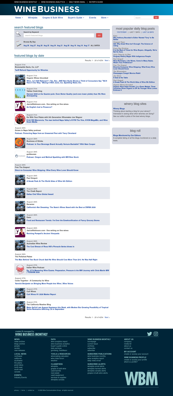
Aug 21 (60, 45)
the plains (18, 362)
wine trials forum (57, 358)
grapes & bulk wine (58, 368)
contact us (128, 348)
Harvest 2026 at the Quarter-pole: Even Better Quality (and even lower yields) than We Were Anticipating (66, 95)
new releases (19, 350)
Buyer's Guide (75, 17)
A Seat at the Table (120, 77)
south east (18, 369)
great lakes (18, 365)
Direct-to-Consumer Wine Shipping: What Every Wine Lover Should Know (46, 170)
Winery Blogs (119, 108)
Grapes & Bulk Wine (52, 17)
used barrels (56, 370)
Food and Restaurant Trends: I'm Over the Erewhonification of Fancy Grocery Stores (63, 220)
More (104, 17)
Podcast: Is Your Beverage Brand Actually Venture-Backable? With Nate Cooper (61, 144)
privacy (16, 390)
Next (106, 60)
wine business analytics (60, 343)
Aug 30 (26, 45)
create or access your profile (135, 359)
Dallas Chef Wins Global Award (40, 194)
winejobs (54, 366)
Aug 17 (86, 45)
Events (92, 17)
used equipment (57, 375)
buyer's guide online (59, 346)
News (18, 17)
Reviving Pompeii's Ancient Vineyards (43, 233)
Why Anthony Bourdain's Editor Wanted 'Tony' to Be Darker (133, 38)
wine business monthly (97, 356)
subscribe (91, 348)
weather (54, 360)
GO (156, 17)
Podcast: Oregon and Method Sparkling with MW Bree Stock (53, 157)
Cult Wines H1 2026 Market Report (41, 294)
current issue (93, 343)
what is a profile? (131, 361)
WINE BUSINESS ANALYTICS (53, 2)
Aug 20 (66, 45)
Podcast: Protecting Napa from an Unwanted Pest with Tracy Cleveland (45, 133)
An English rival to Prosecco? (39, 107)
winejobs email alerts (96, 366)
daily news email (94, 360)
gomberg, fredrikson (59, 350)
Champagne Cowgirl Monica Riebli (126, 73)
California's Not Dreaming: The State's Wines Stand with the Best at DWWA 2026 (61, 207)
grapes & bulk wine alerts (98, 373)
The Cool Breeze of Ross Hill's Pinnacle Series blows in (50, 246)
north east (18, 367)
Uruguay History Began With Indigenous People (132, 56)
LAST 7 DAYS (135, 32)
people (17, 346)
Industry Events (20, 377)
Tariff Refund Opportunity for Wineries (31, 70)
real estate (55, 373)
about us (127, 346)
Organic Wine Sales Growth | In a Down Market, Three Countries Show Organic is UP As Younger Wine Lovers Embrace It (135, 88)
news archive (19, 341)
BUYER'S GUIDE (96, 2)
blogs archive (19, 343)
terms (23, 390)
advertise (91, 350)
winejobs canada (57, 379)
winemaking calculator (60, 356)
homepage (92, 341)
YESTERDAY (122, 32)
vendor (17, 348)
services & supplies (58, 377)
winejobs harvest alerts (97, 368)
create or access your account (136, 354)
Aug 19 (73, 45)
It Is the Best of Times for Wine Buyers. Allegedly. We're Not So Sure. (135, 51)
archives (91, 346)
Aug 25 (46, 45)
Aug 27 (33, 45)
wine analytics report (59, 341)
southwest (18, 360)
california (18, 358)
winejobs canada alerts (97, 370)
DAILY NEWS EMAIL (77, 2)
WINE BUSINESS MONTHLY (25, 2)
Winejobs (32, 17)
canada (17, 371)
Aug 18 (80, 45)
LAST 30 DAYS (148, 32)
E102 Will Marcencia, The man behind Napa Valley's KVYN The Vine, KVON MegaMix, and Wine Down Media (67, 121)
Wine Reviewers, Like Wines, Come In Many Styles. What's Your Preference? (133, 61)
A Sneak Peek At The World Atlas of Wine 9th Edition (49, 181)
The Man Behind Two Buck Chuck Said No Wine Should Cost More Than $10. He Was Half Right (56, 259)
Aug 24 (53, 45)
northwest (18, 356)
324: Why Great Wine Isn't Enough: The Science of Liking (133, 45)
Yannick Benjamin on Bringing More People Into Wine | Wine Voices (44, 283)
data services (56, 348)
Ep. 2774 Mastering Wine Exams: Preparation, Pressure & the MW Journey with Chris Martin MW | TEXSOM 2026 (68, 271)
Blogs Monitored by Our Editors (127, 135)
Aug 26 (39, 45)
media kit (127, 343)
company (127, 341)
